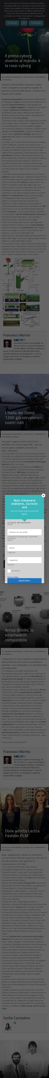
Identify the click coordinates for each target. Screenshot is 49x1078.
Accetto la (16, 570)
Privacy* (10, 565)
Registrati (24, 580)
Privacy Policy (12, 577)
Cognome (11, 552)
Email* (10, 524)
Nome (10, 540)
